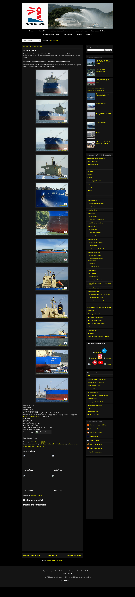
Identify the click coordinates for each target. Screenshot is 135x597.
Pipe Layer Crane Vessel (95, 314)
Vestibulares (68, 34)
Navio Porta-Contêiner (94, 255)
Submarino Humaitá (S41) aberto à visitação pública (103, 61)
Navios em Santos (72, 444)
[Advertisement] (99, 488)
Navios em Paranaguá (97, 429)
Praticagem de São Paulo (95, 402)
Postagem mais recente (31, 555)
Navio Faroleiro (92, 210)
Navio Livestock (92, 226)
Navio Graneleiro (44, 444)
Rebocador (90, 327)
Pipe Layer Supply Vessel (95, 317)
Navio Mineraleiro (92, 229)
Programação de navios (51, 34)
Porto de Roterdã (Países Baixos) (97, 395)
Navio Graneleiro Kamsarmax (57, 444)
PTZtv (89, 408)
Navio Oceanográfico (94, 232)
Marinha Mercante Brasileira (60, 31)
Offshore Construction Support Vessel (99, 307)
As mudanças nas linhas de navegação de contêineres (96, 89)
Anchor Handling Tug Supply (96, 158)
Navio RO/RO (91, 263)
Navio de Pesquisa (93, 291)
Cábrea (89, 177)
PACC (25, 446)
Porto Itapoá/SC (92, 398)
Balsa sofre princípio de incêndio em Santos (103, 142)
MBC (36, 444)
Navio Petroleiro (92, 245)
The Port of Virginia (93, 415)
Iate (88, 194)
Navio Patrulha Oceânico (95, 242)
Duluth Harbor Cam (93, 385)
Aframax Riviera (101, 122)
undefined (29, 470)
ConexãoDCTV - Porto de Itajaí (97, 379)
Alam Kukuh (31, 444)
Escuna (89, 187)
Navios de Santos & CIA (98, 425)
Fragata (89, 190)
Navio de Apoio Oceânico (95, 280)
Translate (55, 40)
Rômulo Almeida (101, 103)
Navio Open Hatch (93, 236)
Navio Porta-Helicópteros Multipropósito (95, 259)
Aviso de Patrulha (92, 164)
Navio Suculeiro (92, 270)
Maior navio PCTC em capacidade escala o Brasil (103, 80)
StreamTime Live (92, 411)
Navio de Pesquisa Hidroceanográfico (99, 294)
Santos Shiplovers (96, 444)
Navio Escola (91, 207)
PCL (43, 446)
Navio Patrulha (92, 239)
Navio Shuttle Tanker (93, 267)
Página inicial (52, 555)
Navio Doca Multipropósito (95, 203)
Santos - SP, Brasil (36, 495)
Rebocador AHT (92, 330)
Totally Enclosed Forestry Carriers (98, 336)
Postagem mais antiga (73, 555)
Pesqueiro (90, 310)
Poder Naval (94, 436)
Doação (79, 34)
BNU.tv (89, 376)
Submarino (90, 333)
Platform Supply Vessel (94, 320)
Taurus (98, 132)
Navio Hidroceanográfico (95, 223)
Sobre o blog (42, 31)
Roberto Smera (95, 440)
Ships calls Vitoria (96, 448)
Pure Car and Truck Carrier (95, 323)
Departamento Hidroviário (95, 382)
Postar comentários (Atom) (54, 560)
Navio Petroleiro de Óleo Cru (96, 249)
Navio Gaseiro (91, 213)
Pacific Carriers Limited (34, 446)
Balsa (89, 168)
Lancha (89, 197)
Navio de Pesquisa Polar (95, 297)
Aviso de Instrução (93, 161)
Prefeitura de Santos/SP (94, 405)
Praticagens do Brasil (98, 31)
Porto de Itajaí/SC (93, 392)
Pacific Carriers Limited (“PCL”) (32, 416)
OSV (88, 304)
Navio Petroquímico (93, 252)
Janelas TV (90, 389)
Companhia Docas (80, 31)
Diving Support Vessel (94, 181)
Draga (89, 184)
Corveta (89, 174)
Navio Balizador (92, 200)
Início (31, 31)
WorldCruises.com (96, 452)
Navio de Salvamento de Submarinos (99, 301)
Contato (89, 34)
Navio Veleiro (91, 273)
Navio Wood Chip (92, 276)
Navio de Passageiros (94, 288)
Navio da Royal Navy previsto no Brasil (102, 94)
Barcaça (90, 171)
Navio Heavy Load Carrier (95, 219)
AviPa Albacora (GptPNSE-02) (100, 70)
